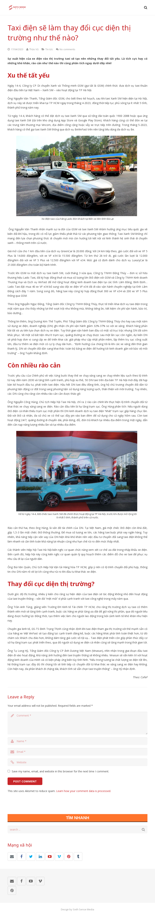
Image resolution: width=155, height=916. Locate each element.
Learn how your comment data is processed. (83, 791)
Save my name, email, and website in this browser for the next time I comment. (60, 771)
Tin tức (49, 49)
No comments (67, 49)
